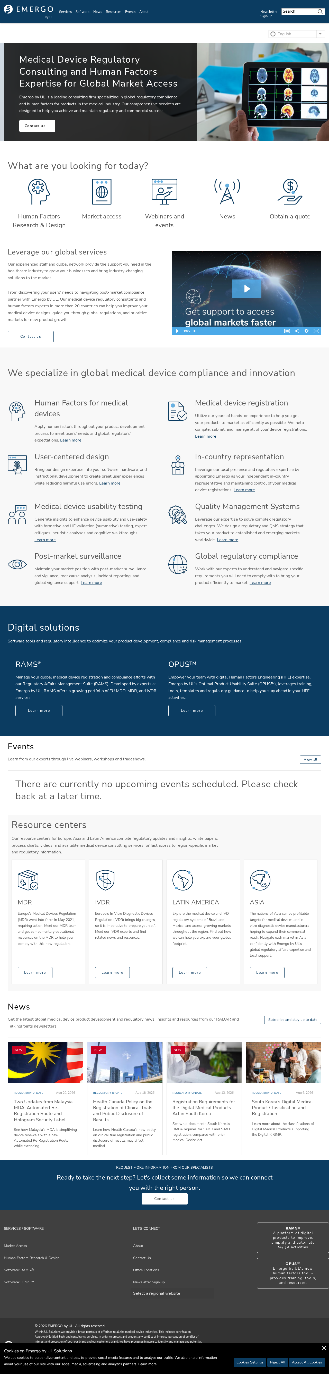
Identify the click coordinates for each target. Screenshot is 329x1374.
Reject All (277, 1362)
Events (130, 12)
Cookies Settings (249, 1362)
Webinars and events (164, 220)
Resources (113, 12)
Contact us (35, 125)
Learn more (70, 440)
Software (82, 12)
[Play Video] (177, 331)
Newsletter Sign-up (269, 14)
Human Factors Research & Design (39, 220)
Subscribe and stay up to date (292, 1019)
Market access (102, 216)
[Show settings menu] (307, 331)
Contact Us (142, 1258)
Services (65, 12)
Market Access (15, 1245)
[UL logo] (28, 12)
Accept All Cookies (307, 1362)
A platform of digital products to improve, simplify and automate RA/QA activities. (293, 1238)
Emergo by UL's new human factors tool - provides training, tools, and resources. (293, 1273)
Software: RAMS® (19, 1270)
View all (310, 759)
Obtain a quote (290, 216)
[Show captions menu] (287, 331)
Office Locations (146, 1270)
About (144, 12)
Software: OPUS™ (19, 1282)
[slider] (237, 331)
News (97, 12)
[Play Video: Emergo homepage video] (246, 288)
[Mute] (297, 331)
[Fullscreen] (316, 331)
